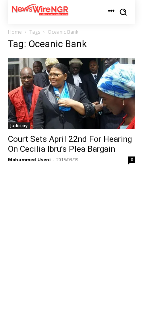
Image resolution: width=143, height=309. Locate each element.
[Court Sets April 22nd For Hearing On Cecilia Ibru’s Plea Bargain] (71, 93)
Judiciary (18, 125)
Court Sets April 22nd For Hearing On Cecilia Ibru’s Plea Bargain (70, 144)
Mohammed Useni (29, 159)
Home (15, 32)
